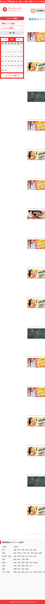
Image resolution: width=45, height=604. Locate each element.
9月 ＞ (19, 39)
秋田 (23, 550)
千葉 (24, 553)
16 (3, 61)
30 (3, 70)
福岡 (15, 572)
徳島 (27, 569)
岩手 (19, 550)
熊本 (27, 572)
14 (18, 56)
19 (12, 61)
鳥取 (23, 566)
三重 (23, 559)
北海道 (16, 547)
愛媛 (15, 569)
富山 (27, 556)
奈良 (31, 562)
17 (6, 61)
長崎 (23, 572)
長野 (19, 556)
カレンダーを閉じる (12, 75)
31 (6, 70)
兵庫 (19, 562)
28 (18, 65)
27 (15, 65)
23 (3, 65)
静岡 (27, 559)
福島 (34, 550)
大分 (31, 572)
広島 (19, 566)
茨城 (32, 553)
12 (12, 56)
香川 (19, 569)
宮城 (27, 550)
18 (9, 61)
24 (6, 65)
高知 (23, 569)
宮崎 (34, 572)
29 (21, 65)
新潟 (23, 556)
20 (15, 61)
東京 (15, 553)
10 (6, 56)
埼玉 (28, 553)
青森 (15, 550)
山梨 (15, 556)
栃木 (36, 553)
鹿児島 (39, 572)
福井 (34, 556)
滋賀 (27, 562)
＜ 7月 (4, 39)
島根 (27, 566)
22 (21, 61)
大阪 (15, 562)
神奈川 (20, 553)
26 (12, 65)
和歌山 (35, 562)
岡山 (15, 566)
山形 (31, 550)
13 (15, 56)
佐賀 (19, 572)
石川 (31, 556)
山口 (31, 566)
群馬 (40, 553)
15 (21, 56)
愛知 (15, 559)
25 (9, 65)
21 (18, 61)
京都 (23, 562)
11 (9, 56)
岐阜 (19, 559)
